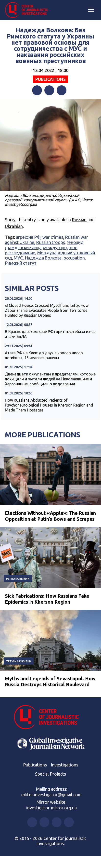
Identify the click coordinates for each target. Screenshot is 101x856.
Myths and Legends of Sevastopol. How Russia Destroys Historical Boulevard (50, 681)
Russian (79, 219)
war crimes (52, 237)
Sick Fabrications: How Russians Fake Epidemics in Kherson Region (47, 599)
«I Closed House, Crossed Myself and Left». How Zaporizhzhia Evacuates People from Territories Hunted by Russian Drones (46, 310)
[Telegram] (61, 90)
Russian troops (50, 242)
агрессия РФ (28, 237)
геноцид (75, 242)
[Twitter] (49, 90)
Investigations (64, 764)
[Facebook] (37, 90)
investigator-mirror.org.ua (51, 807)
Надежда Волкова (43, 257)
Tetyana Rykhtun (18, 661)
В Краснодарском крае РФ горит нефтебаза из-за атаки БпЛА (50, 334)
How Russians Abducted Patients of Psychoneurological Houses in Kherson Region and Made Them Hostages (49, 405)
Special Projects (50, 773)
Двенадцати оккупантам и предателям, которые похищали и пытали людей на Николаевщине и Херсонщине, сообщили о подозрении (50, 379)
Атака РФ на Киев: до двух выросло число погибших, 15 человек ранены (44, 355)
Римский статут (21, 263)
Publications (50, 79)
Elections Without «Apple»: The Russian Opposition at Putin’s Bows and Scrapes (50, 516)
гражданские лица (23, 247)
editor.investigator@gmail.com (51, 794)
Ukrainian (14, 226)
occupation (74, 257)
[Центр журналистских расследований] (28, 10)
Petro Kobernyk (17, 578)
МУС (18, 257)
